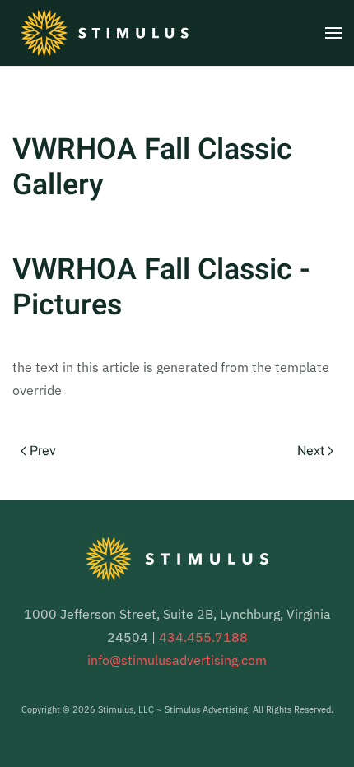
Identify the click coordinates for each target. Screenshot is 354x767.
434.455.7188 (203, 637)
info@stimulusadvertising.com (177, 660)
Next (310, 451)
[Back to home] (104, 33)
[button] (333, 33)
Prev (43, 451)
